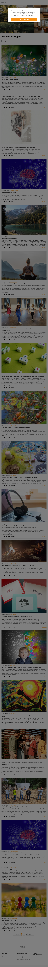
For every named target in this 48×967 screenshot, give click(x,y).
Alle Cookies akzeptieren (24, 19)
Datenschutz (13, 16)
